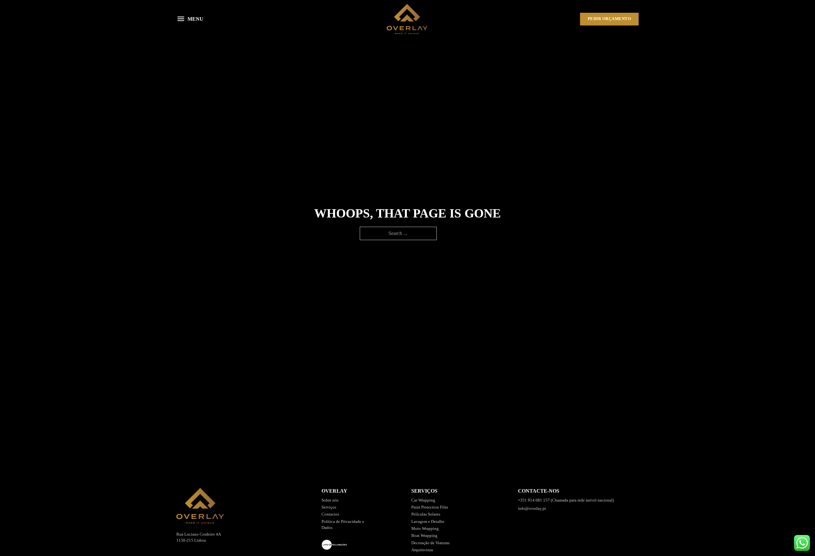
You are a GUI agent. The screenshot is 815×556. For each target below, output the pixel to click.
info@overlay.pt (532, 508)
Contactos (330, 514)
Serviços (329, 507)
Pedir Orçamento (609, 19)
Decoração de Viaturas (430, 543)
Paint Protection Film (429, 507)
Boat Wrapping (424, 535)
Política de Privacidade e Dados (343, 524)
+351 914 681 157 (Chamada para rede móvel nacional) (566, 500)
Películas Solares (425, 514)
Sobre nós (330, 500)
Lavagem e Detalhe (427, 521)
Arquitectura (422, 550)
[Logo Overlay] (407, 19)
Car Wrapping (423, 500)
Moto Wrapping (425, 528)
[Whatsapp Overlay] (802, 543)
